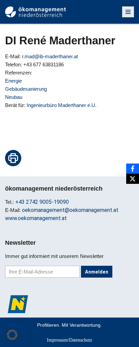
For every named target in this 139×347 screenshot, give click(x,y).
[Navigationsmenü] (128, 11)
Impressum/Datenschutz (69, 340)
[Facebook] (132, 169)
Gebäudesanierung (26, 89)
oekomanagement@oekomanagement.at (70, 210)
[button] (12, 335)
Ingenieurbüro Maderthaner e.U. (61, 105)
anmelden (96, 272)
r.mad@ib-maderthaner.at (50, 56)
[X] (132, 179)
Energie (13, 81)
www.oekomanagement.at (36, 218)
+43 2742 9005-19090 (42, 202)
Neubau (13, 97)
